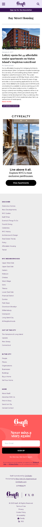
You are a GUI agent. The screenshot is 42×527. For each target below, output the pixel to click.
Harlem (4, 270)
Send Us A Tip (7, 404)
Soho (4, 285)
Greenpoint (6, 314)
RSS (22, 521)
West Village (6, 281)
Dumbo (5, 299)
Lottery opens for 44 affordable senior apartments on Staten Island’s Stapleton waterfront (20, 58)
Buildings (5, 373)
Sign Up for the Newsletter (21, 10)
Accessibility (21, 515)
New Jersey (6, 341)
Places (4, 362)
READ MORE (6, 102)
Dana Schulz (9, 65)
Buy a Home (6, 377)
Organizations (7, 366)
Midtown (5, 274)
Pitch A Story (6, 401)
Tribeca (4, 288)
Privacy (21, 509)
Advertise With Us (8, 397)
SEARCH (38, 4)
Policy (4, 242)
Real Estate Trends (8, 239)
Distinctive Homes (8, 206)
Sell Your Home (7, 380)
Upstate (5, 338)
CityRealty (28, 476)
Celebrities (5, 228)
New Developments (9, 210)
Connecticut (6, 345)
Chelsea (5, 277)
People (4, 358)
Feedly (22, 518)
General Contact (8, 408)
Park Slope (6, 303)
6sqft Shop (6, 217)
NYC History (6, 231)
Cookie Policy (21, 512)
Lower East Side (8, 292)
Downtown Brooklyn (9, 307)
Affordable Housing (10, 106)
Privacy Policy (13, 464)
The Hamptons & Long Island (12, 334)
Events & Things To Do (10, 221)
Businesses (6, 369)
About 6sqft (6, 393)
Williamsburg (6, 310)
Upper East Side (7, 266)
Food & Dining (7, 224)
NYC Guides (6, 213)
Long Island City (8, 318)
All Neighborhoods (8, 321)
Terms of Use (21, 506)
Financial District (8, 296)
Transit (4, 250)
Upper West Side (8, 263)
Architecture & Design (10, 235)
